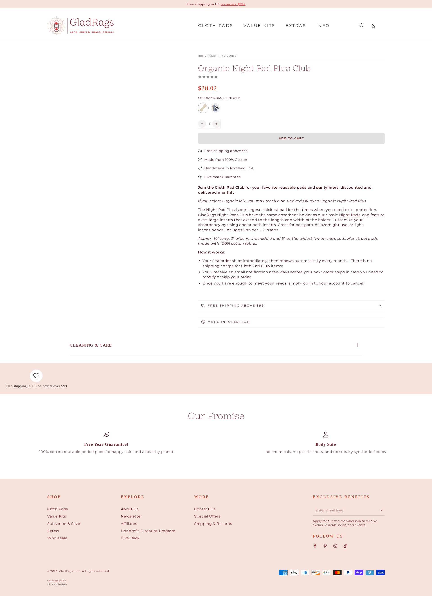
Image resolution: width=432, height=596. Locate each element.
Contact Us (205, 509)
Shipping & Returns (213, 524)
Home (202, 55)
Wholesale (57, 538)
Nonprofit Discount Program (148, 531)
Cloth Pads (57, 509)
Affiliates (129, 524)
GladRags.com (70, 571)
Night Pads (349, 215)
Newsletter (131, 516)
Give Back (130, 538)
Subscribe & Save (63, 524)
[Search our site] (361, 26)
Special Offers (207, 516)
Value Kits (56, 516)
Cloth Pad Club (221, 55)
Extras (53, 531)
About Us (130, 509)
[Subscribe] (382, 510)
